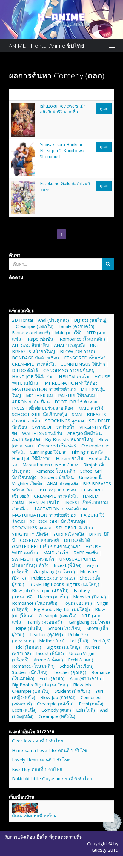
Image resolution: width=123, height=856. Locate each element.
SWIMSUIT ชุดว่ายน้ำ (53, 427)
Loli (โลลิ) (79, 641)
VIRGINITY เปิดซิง (30, 534)
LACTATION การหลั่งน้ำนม (61, 509)
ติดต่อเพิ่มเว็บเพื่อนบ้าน (34, 816)
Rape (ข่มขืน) (41, 339)
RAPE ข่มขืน (85, 553)
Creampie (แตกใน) (34, 326)
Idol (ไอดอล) (28, 647)
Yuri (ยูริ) (101, 641)
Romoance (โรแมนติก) (82, 339)
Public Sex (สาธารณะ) (53, 578)
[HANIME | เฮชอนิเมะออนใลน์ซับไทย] (25, 807)
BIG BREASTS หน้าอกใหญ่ (55, 348)
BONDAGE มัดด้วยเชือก (35, 358)
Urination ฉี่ (90, 477)
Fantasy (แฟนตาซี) (31, 332)
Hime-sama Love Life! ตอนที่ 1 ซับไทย (50, 750)
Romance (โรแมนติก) (33, 666)
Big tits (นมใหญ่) (91, 320)
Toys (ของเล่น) (77, 603)
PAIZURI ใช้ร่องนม (76, 395)
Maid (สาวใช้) (68, 332)
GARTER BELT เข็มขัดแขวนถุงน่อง (46, 546)
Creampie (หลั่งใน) (55, 704)
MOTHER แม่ (39, 395)
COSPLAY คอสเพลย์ (39, 540)
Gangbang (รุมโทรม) (54, 571)
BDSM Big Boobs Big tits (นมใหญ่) (64, 584)
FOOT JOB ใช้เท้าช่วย (76, 402)
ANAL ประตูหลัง (69, 345)
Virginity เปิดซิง (27, 483)
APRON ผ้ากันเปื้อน (31, 402)
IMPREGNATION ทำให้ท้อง (70, 383)
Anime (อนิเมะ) (48, 660)
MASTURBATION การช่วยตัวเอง (44, 389)
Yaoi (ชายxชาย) (85, 678)
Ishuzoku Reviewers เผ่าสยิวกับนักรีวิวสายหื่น (63, 109)
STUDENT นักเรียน (74, 527)
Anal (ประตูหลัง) (53, 320)
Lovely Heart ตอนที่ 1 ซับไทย (41, 760)
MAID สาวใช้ (90, 408)
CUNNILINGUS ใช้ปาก (83, 364)
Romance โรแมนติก (55, 471)
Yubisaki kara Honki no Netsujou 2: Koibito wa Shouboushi (62, 150)
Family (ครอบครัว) (76, 326)
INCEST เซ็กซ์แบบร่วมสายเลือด (42, 408)
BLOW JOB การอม (78, 351)
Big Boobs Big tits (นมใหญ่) (62, 609)
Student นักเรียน (57, 477)
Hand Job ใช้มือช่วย (31, 458)
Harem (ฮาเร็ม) (53, 597)
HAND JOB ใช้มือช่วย (33, 376)
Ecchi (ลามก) (80, 660)
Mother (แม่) (51, 641)
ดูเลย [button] (104, 108)
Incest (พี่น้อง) (68, 565)
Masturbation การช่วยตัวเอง (50, 465)
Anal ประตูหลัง (26, 439)
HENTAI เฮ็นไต (74, 376)
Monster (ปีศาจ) (89, 597)
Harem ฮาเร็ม (69, 458)
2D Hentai (22, 320)
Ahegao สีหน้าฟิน (84, 433)
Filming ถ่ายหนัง (87, 452)
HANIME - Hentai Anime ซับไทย (44, 45)
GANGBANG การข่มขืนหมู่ (69, 370)
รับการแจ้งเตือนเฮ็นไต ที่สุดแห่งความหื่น (43, 837)
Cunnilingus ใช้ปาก (48, 452)
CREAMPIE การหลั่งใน (34, 364)
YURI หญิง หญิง (68, 534)
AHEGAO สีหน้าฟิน (30, 345)
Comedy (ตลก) (56, 710)
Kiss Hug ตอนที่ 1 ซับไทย (37, 769)
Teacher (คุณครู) (46, 634)
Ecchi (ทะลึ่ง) (91, 704)
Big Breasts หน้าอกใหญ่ (69, 439)
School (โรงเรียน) (65, 628)
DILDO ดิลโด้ (25, 370)
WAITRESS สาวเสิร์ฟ (42, 433)
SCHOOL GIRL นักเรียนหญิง (39, 414)
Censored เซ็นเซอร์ (57, 446)
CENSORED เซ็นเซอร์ (85, 358)
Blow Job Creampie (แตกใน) (40, 590)
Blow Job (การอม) (58, 697)
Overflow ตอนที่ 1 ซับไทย (37, 741)
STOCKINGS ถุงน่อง (64, 421)
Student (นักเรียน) (29, 672)
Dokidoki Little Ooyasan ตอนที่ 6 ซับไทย (52, 778)
